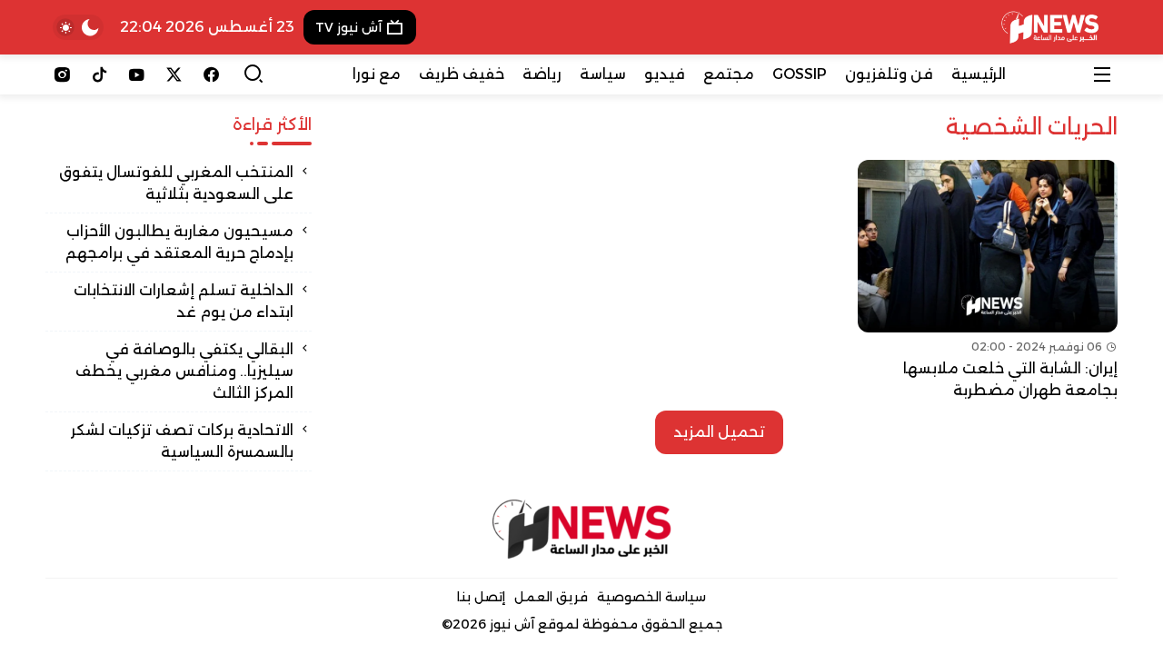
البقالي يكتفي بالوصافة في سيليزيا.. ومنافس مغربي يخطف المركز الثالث (184, 371)
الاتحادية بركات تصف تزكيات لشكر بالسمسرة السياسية (182, 441)
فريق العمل (551, 597)
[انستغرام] (62, 74)
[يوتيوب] (137, 74)
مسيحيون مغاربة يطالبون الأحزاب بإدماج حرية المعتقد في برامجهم (179, 242)
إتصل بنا (481, 597)
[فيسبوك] (211, 74)
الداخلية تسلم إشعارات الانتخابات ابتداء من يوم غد (183, 301)
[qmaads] (582, 529)
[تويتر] (174, 74)
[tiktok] (99, 74)
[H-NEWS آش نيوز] (1050, 27)
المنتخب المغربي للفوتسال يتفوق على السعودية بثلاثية (176, 183)
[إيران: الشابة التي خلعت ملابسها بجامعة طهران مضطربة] (988, 280)
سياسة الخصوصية (651, 597)
